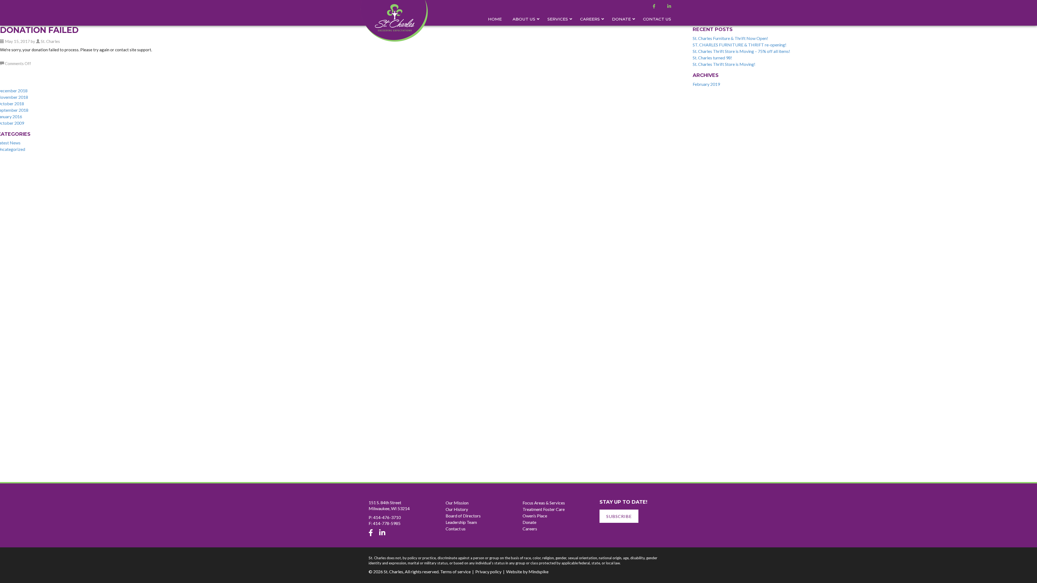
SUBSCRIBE (619, 516)
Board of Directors (463, 515)
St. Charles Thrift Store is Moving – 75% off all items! (741, 51)
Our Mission (457, 502)
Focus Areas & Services (544, 502)
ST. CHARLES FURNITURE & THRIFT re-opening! (739, 44)
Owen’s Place (535, 515)
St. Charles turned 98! (712, 57)
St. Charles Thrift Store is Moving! (724, 64)
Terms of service (455, 571)
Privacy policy (488, 571)
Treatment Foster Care (544, 509)
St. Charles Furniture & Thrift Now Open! (730, 38)
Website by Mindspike (527, 571)
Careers (530, 528)
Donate (529, 522)
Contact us (456, 528)
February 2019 (706, 84)
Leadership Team (461, 522)
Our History (457, 509)
